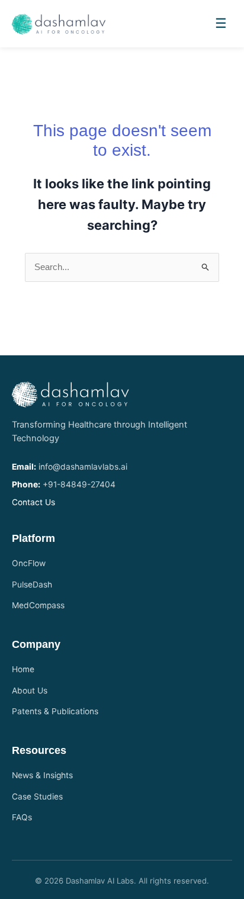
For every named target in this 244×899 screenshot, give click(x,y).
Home (23, 669)
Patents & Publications (55, 711)
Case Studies (37, 796)
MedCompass (38, 605)
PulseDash (32, 584)
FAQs (22, 817)
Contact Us (33, 502)
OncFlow (29, 563)
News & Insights (42, 775)
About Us (29, 690)
